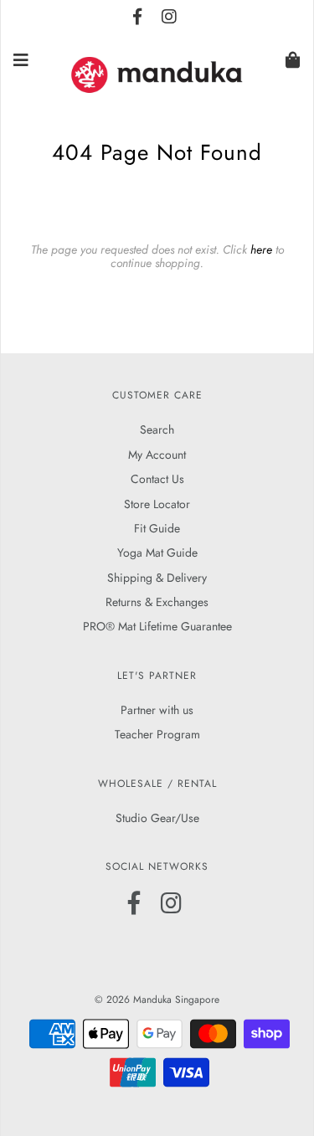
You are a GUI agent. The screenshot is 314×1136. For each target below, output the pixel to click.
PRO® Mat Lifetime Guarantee (157, 626)
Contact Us (157, 478)
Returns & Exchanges (157, 602)
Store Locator (157, 504)
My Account (157, 454)
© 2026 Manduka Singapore (157, 999)
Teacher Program (157, 734)
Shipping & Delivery (157, 577)
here (261, 249)
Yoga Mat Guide (157, 552)
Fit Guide (157, 528)
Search (157, 429)
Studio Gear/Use (157, 818)
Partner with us (157, 710)
